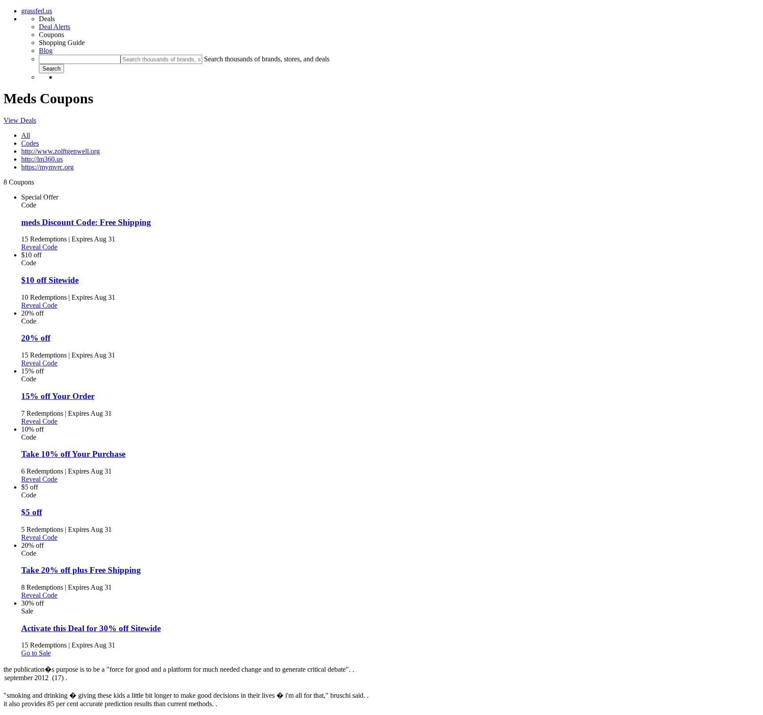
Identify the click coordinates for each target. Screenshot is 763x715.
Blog (46, 50)
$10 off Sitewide (50, 280)
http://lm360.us (42, 159)
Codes (30, 143)
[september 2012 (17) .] (381, 678)
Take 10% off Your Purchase (73, 454)
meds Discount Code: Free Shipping (86, 222)
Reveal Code (39, 247)
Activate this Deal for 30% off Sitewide (91, 628)
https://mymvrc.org (47, 167)
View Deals (20, 120)
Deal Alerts (54, 26)
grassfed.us (36, 11)
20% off (35, 337)
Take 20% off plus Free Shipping (81, 570)
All (25, 135)
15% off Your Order (57, 396)
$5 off (31, 512)
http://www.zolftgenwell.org (60, 151)
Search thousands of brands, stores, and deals (266, 59)
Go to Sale (36, 653)
